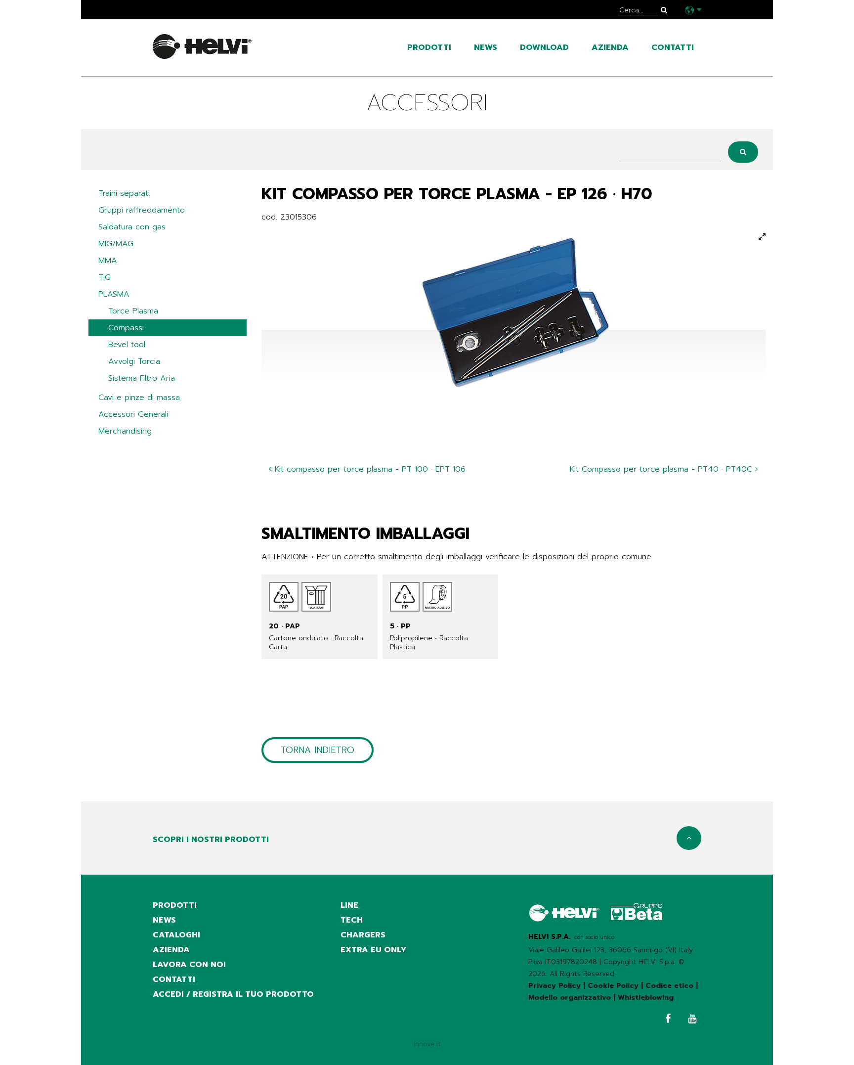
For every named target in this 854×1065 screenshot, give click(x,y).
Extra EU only (374, 950)
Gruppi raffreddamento (141, 210)
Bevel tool (126, 345)
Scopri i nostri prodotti (211, 839)
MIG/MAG (115, 244)
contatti (672, 47)
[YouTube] (689, 1020)
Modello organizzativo (569, 997)
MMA (107, 260)
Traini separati (124, 193)
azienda (610, 47)
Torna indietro (317, 750)
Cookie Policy (613, 985)
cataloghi (176, 935)
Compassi (126, 328)
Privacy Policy (554, 985)
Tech (352, 920)
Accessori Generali (133, 414)
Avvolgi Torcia (134, 361)
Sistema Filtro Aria (141, 378)
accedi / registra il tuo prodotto (233, 994)
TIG (104, 277)
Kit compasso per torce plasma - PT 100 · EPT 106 (369, 469)
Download (544, 47)
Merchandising (125, 431)
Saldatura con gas (132, 227)
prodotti (429, 47)
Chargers (363, 935)
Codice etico (669, 985)
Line (349, 905)
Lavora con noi (189, 965)
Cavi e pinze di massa (139, 397)
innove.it (427, 1044)
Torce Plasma (133, 311)
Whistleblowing (646, 997)
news (485, 47)
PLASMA (113, 294)
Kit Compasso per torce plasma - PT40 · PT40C (662, 469)
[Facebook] (665, 1020)
